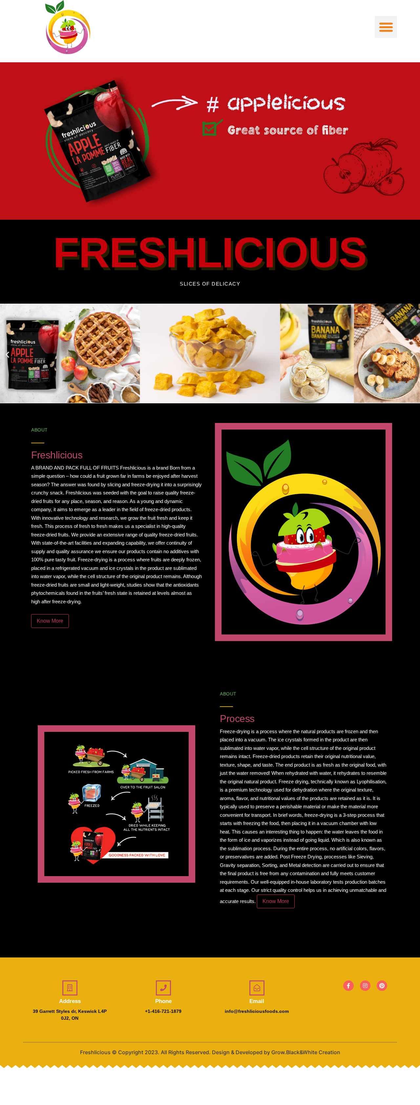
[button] (386, 27)
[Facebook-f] (348, 985)
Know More (50, 621)
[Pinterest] (382, 985)
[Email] (256, 987)
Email (256, 1001)
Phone (163, 1001)
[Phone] (163, 987)
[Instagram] (365, 985)
